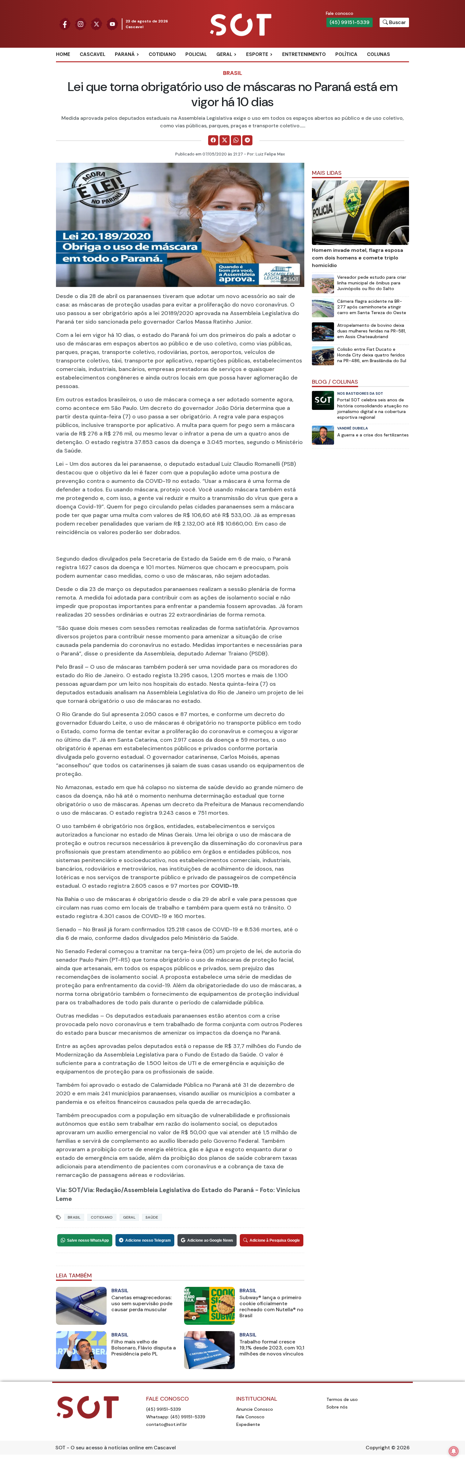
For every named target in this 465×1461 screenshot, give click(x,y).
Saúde (152, 1217)
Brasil (232, 73)
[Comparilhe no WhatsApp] (236, 140)
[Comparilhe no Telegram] (247, 140)
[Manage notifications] (454, 1451)
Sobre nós (337, 1407)
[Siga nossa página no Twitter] (96, 23)
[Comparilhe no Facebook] (213, 140)
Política (346, 54)
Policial (196, 54)
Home (63, 54)
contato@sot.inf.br (166, 1424)
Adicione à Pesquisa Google (275, 1240)
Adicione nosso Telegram (148, 1240)
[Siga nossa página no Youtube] (112, 23)
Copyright (378, 1447)
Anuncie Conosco (254, 1409)
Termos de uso (342, 1399)
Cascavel (92, 54)
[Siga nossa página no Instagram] (80, 23)
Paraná (125, 54)
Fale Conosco (250, 1417)
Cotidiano (162, 54)
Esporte (257, 54)
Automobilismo (272, 65)
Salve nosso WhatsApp (88, 1240)
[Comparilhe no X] (225, 140)
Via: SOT (68, 1190)
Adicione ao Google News (210, 1240)
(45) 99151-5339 (349, 22)
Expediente (248, 1424)
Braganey (134, 65)
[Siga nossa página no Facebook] (65, 23)
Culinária (235, 65)
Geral (224, 54)
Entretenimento (304, 54)
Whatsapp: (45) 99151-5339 (175, 1417)
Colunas (378, 54)
